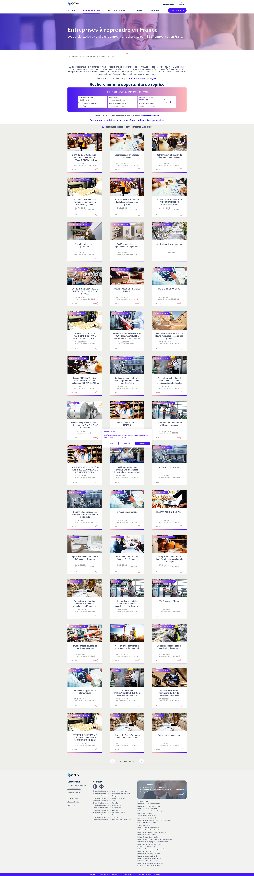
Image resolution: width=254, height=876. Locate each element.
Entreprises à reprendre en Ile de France (107, 805)
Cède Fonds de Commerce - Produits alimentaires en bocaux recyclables (85, 202)
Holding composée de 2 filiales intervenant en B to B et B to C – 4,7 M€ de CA (85, 425)
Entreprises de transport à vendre (148, 803)
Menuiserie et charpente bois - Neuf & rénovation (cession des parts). (169, 336)
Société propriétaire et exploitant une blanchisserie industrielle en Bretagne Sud (127, 469)
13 (134, 761)
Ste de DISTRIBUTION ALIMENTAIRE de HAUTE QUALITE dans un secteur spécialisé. (84, 337)
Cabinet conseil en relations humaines (127, 156)
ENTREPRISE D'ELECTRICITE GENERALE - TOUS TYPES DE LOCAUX (85, 291)
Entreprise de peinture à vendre (148, 827)
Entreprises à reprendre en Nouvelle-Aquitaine (109, 812)
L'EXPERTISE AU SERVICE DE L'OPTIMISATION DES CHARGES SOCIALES (169, 202)
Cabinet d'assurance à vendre (147, 846)
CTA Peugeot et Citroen (169, 601)
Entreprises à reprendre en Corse (104, 800)
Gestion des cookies (127, 874)
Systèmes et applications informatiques (85, 691)
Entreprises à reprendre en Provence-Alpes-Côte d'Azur (112, 819)
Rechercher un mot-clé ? (117, 103)
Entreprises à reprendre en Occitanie (106, 815)
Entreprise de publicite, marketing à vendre (152, 832)
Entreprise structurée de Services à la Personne (127, 557)
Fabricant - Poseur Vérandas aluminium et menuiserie (127, 736)
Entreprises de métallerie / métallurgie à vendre (153, 811)
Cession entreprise (116, 10)
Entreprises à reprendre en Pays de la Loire (107, 817)
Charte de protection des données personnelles (105, 874)
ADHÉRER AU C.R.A (177, 10)
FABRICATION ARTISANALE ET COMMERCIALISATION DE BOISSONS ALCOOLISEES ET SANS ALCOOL (127, 337)
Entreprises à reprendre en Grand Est (106, 803)
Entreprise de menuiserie (169, 735)
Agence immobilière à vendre (147, 818)
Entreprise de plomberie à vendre (148, 830)
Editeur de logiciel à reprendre (147, 837)
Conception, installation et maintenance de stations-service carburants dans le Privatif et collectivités (169, 382)
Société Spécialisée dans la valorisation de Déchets (169, 646)
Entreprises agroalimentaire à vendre (149, 844)
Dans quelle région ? (86, 97)
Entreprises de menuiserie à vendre (149, 806)
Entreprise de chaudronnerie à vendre (150, 863)
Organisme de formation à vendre (148, 865)
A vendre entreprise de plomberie (85, 245)
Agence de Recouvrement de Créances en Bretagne (85, 557)
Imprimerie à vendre (144, 825)
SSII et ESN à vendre (144, 813)
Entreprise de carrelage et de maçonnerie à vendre (154, 839)
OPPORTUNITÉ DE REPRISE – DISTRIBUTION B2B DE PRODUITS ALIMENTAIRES (85, 157)
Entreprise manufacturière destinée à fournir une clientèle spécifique (169, 559)
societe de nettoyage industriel (169, 244)
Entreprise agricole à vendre (146, 834)
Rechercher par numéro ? (147, 103)
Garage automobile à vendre (147, 823)
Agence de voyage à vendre (146, 815)
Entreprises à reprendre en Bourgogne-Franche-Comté (111, 793)
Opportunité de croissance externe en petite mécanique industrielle (85, 514)
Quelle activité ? (114, 97)
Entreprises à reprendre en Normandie (106, 810)
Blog (69, 795)
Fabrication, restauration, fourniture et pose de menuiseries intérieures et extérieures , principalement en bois (85, 606)
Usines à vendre (142, 801)
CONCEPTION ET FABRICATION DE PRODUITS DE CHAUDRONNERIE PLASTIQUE (127, 694)
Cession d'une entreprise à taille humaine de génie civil (127, 646)
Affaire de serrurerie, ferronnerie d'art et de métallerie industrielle (169, 693)
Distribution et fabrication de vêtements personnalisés (169, 156)
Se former (155, 10)
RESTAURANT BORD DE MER (169, 511)
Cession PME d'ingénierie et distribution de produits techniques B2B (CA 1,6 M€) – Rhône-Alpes (84, 382)
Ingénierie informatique (127, 511)
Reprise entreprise (91, 10)
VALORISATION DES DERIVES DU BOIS (127, 289)
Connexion (71, 805)
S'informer (138, 10)
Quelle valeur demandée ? (88, 103)
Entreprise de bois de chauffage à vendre (151, 849)
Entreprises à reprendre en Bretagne (105, 796)
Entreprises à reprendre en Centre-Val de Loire (109, 798)
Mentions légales (73, 802)
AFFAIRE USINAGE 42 (169, 467)
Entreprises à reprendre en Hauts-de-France (108, 808)
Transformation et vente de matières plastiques (85, 646)
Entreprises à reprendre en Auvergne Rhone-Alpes (110, 791)
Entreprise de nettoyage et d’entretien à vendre (153, 842)
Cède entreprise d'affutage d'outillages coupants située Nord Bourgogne (127, 380)
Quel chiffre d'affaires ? (147, 97)
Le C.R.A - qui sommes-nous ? (77, 785)
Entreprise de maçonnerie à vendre (149, 858)
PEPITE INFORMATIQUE (169, 288)
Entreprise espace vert (145, 851)
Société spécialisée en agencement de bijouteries (127, 245)
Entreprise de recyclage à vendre (148, 853)
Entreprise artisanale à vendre (147, 861)
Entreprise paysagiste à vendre (147, 856)
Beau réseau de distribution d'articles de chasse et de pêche (127, 202)
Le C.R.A (71, 10)
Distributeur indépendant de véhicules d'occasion (169, 423)
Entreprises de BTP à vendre (147, 808)
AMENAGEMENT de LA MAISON (127, 423)
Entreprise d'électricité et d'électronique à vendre (154, 820)
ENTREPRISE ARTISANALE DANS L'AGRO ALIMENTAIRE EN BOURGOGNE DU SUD (85, 737)
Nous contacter (72, 798)
